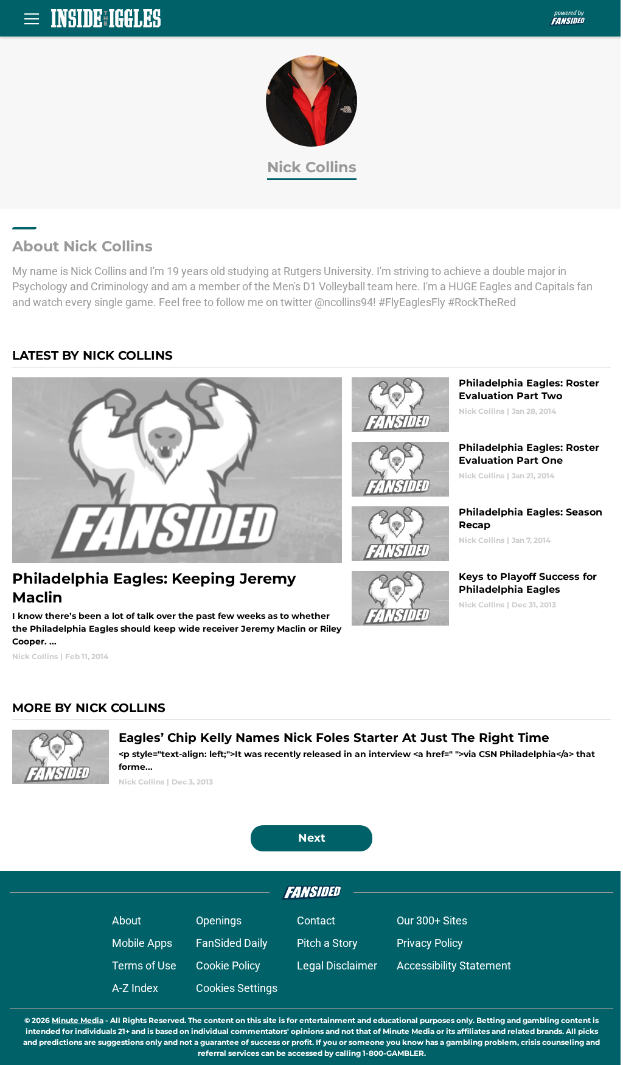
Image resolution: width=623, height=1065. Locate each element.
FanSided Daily (232, 943)
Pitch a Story (327, 943)
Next (311, 838)
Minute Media (77, 1020)
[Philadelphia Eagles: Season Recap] (481, 533)
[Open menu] (31, 18)
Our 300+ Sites (432, 920)
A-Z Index (135, 988)
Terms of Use (144, 965)
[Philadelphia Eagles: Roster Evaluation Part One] (481, 469)
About (126, 920)
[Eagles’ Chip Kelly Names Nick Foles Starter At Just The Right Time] (311, 758)
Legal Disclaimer (337, 965)
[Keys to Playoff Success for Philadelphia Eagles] (481, 598)
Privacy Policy (430, 943)
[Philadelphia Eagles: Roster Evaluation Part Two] (481, 404)
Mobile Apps (142, 943)
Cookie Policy (228, 965)
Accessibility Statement (454, 965)
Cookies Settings (236, 988)
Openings (219, 920)
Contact (316, 920)
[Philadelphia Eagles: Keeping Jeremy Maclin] (177, 519)
